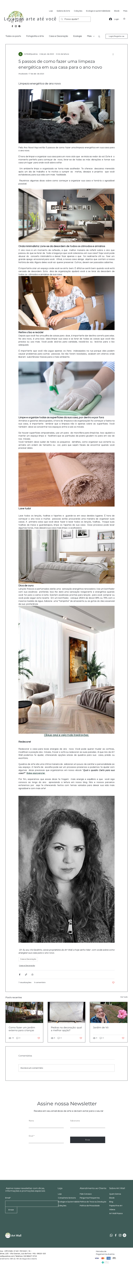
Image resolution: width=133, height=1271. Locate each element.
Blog (111, 1202)
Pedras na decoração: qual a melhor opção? (66, 1029)
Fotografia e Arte (35, 36)
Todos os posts (13, 36)
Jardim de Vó (100, 1027)
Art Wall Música (116, 1213)
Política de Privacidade (90, 1206)
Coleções (62, 1206)
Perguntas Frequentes (90, 1198)
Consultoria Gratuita (67, 1198)
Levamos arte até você (30, 19)
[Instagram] (16, 26)
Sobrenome (75, 1121)
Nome (31, 1121)
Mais (89, 36)
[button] (125, 19)
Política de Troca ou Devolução (93, 1202)
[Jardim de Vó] (108, 1012)
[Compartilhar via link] (26, 974)
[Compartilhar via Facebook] (19, 974)
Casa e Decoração (58, 36)
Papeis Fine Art (115, 1206)
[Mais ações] (113, 54)
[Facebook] (12, 26)
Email (31, 1136)
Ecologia (77, 36)
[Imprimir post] (32, 974)
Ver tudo (124, 997)
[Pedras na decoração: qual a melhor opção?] (66, 1012)
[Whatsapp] (111, 1235)
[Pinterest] (19, 26)
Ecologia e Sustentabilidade (70, 1202)
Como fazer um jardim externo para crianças (22, 1029)
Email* (8, 1198)
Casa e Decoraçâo (28, 959)
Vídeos (112, 1210)
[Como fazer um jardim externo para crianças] (24, 1012)
